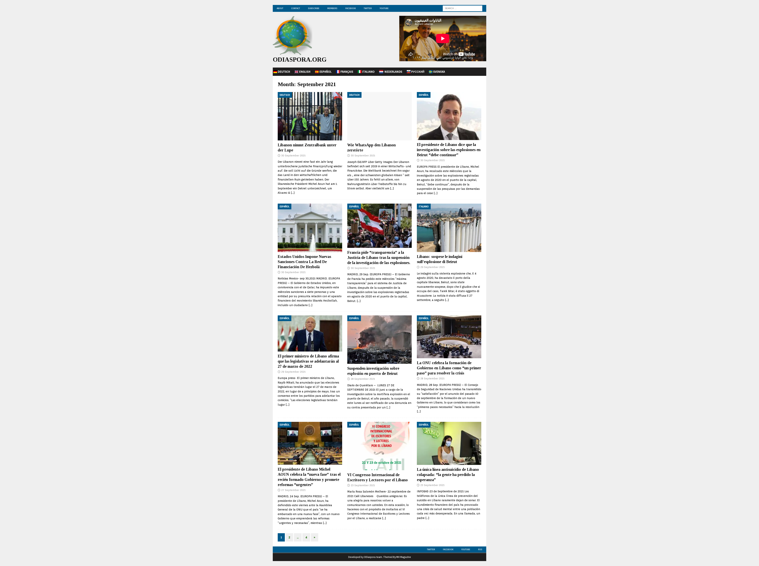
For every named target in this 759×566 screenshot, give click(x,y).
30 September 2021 (293, 155)
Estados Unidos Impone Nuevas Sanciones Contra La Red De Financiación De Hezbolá (304, 261)
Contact (295, 8)
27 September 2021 (293, 490)
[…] (293, 192)
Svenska (439, 71)
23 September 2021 (363, 485)
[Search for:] (462, 8)
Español (325, 71)
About (280, 8)
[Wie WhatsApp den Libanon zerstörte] (379, 116)
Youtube (465, 549)
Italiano (368, 71)
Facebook (350, 8)
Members (332, 8)
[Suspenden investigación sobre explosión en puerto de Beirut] (379, 339)
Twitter (368, 8)
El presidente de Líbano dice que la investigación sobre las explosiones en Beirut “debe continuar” (449, 149)
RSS (480, 549)
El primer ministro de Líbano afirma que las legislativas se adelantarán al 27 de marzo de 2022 (308, 361)
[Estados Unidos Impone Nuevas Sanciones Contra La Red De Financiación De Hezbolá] (310, 228)
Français (346, 71)
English (305, 71)
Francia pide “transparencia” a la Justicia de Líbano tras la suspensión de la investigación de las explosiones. (378, 257)
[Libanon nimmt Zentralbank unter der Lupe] (310, 116)
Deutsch (284, 71)
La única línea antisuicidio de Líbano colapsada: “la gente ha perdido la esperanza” (448, 474)
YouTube (384, 8)
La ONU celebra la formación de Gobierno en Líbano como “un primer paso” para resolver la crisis (449, 368)
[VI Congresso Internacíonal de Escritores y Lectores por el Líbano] (379, 446)
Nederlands (393, 71)
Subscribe (313, 8)
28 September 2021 (363, 378)
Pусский (417, 71)
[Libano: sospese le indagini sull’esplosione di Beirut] (449, 228)
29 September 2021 (432, 267)
